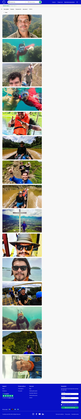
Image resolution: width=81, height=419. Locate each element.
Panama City (18, 9)
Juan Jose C (25, 9)
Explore (54, 2)
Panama (12, 9)
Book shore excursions (69, 2)
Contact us (4, 390)
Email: (62, 400)
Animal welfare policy (33, 395)
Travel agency (20, 388)
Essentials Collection (33, 393)
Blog (30, 388)
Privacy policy (67, 414)
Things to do (60, 2)
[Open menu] (77, 2)
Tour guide (20, 390)
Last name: (63, 396)
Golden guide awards (33, 390)
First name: (63, 392)
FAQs (3, 388)
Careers (30, 397)
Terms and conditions (60, 414)
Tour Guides (6, 9)
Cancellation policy (75, 414)
